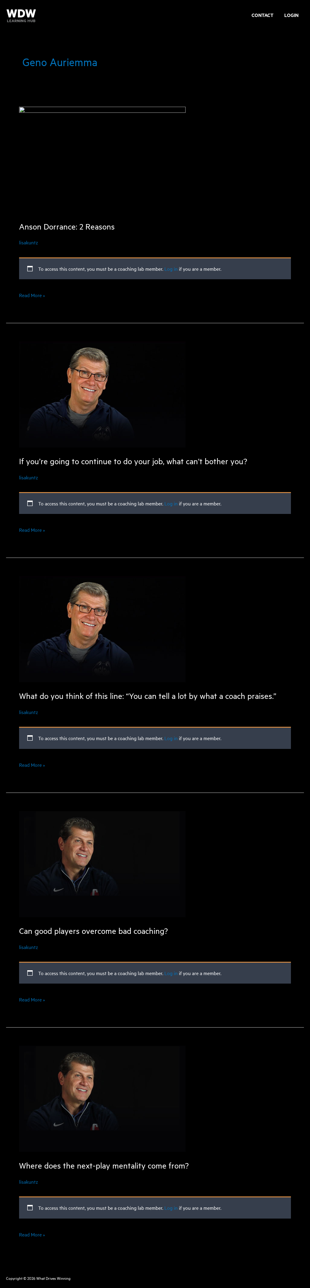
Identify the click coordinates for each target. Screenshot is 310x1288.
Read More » (32, 295)
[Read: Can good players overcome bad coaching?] (102, 863)
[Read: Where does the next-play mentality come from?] (102, 1098)
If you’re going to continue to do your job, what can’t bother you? (133, 461)
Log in (171, 268)
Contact (262, 15)
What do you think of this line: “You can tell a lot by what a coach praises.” (147, 696)
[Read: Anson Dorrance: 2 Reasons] (102, 159)
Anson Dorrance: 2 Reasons (67, 226)
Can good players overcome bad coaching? (93, 931)
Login (291, 15)
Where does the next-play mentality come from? (104, 1165)
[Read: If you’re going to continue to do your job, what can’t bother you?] (102, 393)
